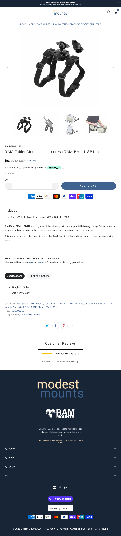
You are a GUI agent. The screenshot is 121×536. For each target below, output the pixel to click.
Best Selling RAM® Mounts (30, 303)
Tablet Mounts (53, 307)
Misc (30, 314)
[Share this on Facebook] (55, 325)
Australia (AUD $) (58, 508)
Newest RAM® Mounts (55, 303)
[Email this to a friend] (72, 325)
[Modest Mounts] (60, 12)
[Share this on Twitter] (47, 325)
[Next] (114, 68)
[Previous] (6, 68)
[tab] (15, 276)
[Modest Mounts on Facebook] (60, 488)
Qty (6, 179)
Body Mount (21, 314)
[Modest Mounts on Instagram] (66, 488)
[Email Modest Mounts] (54, 488)
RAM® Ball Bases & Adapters (82, 303)
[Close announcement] (118, 3)
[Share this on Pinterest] (64, 325)
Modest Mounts (28, 528)
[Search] (108, 12)
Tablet (37, 314)
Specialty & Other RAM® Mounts (29, 307)
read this (41, 262)
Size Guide (30, 161)
